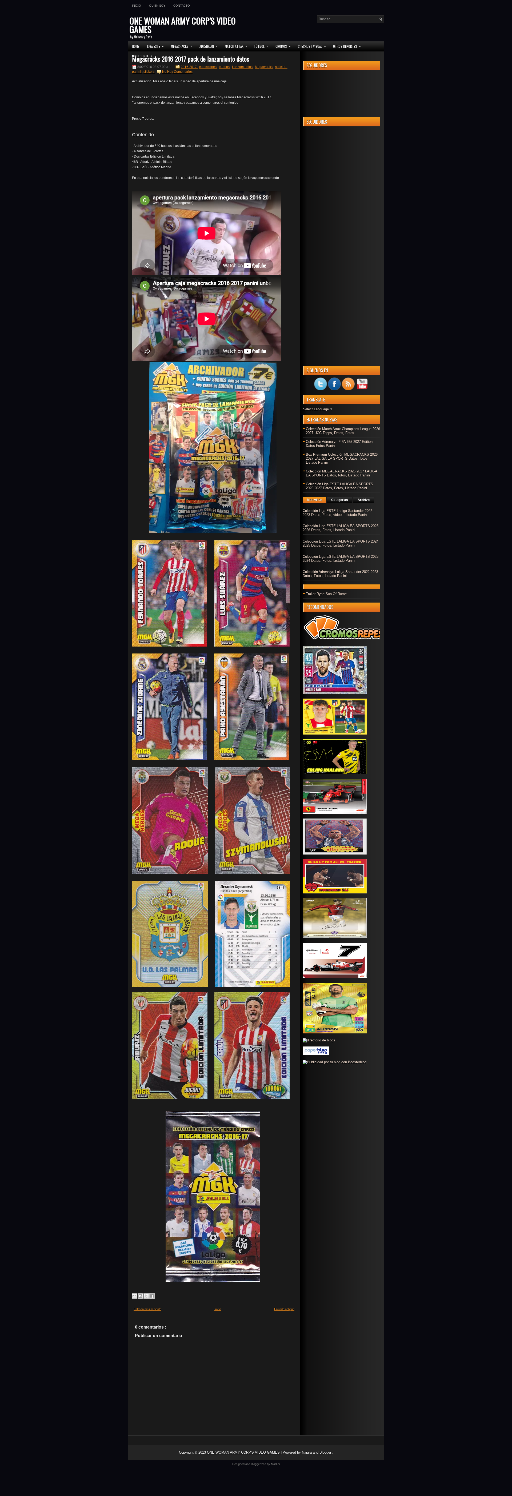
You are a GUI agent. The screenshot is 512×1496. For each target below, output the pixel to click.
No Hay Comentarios (177, 72)
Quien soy (157, 5)
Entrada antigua (284, 1309)
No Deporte (142, 55)
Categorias (339, 500)
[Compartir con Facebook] (152, 1296)
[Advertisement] (341, 210)
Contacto (181, 5)
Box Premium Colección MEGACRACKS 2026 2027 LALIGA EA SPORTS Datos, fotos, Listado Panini (342, 458)
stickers (149, 72)
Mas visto (314, 500)
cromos (224, 67)
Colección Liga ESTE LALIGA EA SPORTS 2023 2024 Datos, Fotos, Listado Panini (340, 559)
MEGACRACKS (181, 46)
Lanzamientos (242, 67)
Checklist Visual (312, 46)
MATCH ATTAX (236, 46)
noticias (281, 67)
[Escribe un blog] (140, 1296)
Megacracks (264, 67)
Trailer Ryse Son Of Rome (326, 594)
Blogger (325, 1452)
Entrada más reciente (147, 1309)
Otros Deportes (347, 46)
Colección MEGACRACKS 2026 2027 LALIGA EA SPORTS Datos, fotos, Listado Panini (341, 473)
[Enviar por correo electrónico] (134, 1296)
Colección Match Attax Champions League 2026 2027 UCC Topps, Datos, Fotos (343, 431)
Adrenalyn (208, 46)
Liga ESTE (155, 46)
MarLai (275, 1464)
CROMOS (282, 46)
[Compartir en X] (146, 1296)
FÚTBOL (261, 46)
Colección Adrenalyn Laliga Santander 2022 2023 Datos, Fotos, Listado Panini (340, 574)
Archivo (364, 500)
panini (137, 72)
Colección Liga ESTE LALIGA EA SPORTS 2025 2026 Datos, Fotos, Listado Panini (340, 528)
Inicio (136, 5)
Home (135, 46)
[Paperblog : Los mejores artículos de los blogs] (316, 1054)
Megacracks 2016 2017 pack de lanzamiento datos (190, 58)
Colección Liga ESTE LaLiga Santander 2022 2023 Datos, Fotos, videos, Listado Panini (337, 513)
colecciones (208, 67)
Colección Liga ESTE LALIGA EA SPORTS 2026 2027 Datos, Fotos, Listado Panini (339, 486)
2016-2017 (189, 67)
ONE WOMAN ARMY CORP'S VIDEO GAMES (182, 24)
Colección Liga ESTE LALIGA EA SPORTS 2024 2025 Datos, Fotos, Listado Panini (340, 543)
